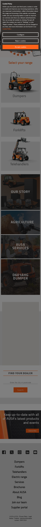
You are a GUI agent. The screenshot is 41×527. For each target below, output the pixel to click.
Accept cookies (20, 47)
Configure (20, 35)
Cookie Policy (7, 29)
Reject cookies (20, 41)
